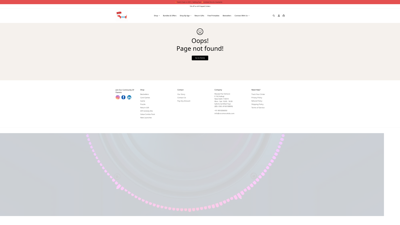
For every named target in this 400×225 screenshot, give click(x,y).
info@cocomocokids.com (224, 113)
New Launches (146, 117)
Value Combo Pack (147, 114)
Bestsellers (227, 15)
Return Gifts (199, 15)
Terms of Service (257, 107)
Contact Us (181, 97)
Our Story (181, 94)
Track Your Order (258, 94)
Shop (156, 15)
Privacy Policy (256, 97)
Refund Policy (256, 101)
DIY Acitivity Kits (146, 111)
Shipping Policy (257, 104)
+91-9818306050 (220, 110)
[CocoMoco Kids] (122, 15)
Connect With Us (241, 15)
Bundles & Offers (169, 15)
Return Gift (144, 107)
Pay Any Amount (183, 101)
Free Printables (213, 15)
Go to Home (200, 58)
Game (142, 101)
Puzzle (142, 104)
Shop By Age (185, 15)
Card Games (145, 97)
